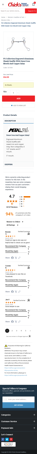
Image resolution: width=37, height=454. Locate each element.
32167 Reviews (12, 207)
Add (18, 98)
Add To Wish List (19, 105)
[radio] (26, 196)
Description (10, 121)
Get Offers (18, 405)
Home (3, 17)
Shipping (9, 164)
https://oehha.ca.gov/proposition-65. (16, 375)
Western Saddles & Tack (16, 17)
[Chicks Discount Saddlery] (18, 4)
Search (32, 11)
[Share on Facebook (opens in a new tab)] (12, 258)
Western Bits (5, 20)
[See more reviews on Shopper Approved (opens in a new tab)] (19, 258)
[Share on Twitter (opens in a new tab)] (16, 258)
